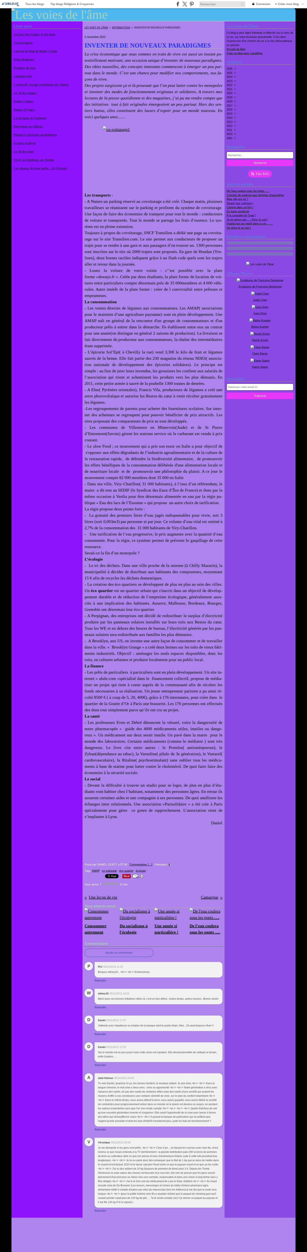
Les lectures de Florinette (30, 118)
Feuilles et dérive (25, 143)
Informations (121, 27)
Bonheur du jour (24, 68)
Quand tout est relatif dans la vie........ (250, 223)
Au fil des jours (24, 151)
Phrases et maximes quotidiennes (35, 135)
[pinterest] (191, 4)
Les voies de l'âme (96, 27)
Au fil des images (25, 93)
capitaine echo (23, 76)
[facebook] (177, 4)
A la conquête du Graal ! (241, 215)
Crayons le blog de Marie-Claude (35, 51)
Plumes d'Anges (24, 110)
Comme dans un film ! (240, 207)
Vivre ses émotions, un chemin (34, 160)
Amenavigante (23, 43)
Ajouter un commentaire (119, 952)
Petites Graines (23, 101)
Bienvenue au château (28, 126)
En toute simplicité (238, 211)
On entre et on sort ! (239, 227)
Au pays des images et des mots (34, 34)
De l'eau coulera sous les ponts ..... (248, 191)
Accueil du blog (236, 49)
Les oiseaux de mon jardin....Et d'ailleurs (40, 168)
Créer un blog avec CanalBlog (245, 53)
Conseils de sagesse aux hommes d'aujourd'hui (255, 195)
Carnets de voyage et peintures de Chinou (41, 84)
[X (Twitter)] (184, 4)
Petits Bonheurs (24, 59)
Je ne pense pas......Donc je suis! (247, 219)
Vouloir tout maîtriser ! (240, 203)
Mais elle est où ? (237, 199)
